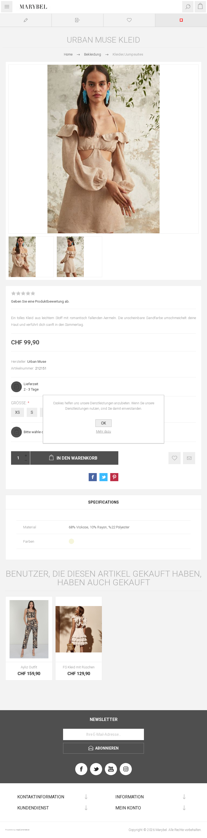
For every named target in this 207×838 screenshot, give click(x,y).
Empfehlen (189, 458)
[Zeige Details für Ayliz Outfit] (29, 629)
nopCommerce (22, 830)
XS (17, 412)
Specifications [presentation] (103, 502)
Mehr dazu (103, 431)
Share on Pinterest (114, 477)
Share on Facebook (93, 477)
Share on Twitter (103, 477)
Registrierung (25, 20)
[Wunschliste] (129, 20)
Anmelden (77, 20)
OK (103, 423)
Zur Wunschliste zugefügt (174, 458)
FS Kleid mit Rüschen (79, 667)
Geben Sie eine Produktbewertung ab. (40, 301)
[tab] (103, 502)
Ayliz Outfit (29, 667)
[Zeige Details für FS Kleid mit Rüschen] (79, 629)
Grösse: (19, 403)
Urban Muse (36, 362)
